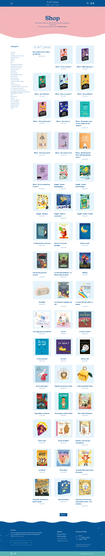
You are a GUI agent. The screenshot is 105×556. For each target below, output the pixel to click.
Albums (13, 54)
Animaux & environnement (17, 55)
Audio (12, 61)
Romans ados (14, 106)
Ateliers (13, 59)
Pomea (12, 98)
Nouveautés (14, 96)
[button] (12, 3)
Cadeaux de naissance (16, 64)
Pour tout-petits (15, 101)
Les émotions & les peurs (17, 88)
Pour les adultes (15, 100)
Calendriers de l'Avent (16, 66)
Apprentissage (14, 57)
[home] (52, 2)
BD (11, 62)
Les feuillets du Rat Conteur (18, 90)
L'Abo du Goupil (15, 79)
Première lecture (15, 103)
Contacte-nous (62, 26)
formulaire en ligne (19, 536)
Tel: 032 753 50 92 (62, 538)
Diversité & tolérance (16, 67)
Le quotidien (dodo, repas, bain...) (19, 86)
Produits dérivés (15, 105)
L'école (12, 83)
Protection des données (82, 546)
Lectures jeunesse (15, 85)
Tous (12, 108)
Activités (13, 52)
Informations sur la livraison (83, 544)
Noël (12, 94)
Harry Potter (14, 73)
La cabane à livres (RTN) (17, 81)
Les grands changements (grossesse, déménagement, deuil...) (20, 92)
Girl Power (13, 71)
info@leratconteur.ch (62, 540)
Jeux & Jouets (14, 78)
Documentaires (15, 69)
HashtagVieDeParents (16, 74)
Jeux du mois (14, 76)
